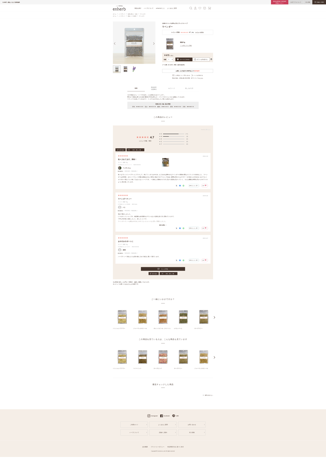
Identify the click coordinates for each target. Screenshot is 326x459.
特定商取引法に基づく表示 (175, 447)
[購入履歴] (204, 9)
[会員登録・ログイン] (195, 9)
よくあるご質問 (172, 8)
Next (214, 317)
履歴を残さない (209, 395)
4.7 (152, 137)
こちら (201, 78)
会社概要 (145, 447)
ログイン (129, 284)
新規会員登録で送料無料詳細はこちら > (279, 2)
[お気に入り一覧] (200, 9)
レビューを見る (199, 32)
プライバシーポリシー (157, 447)
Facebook (167, 416)
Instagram (154, 416)
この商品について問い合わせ (182, 75)
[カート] (209, 9)
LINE (177, 416)
